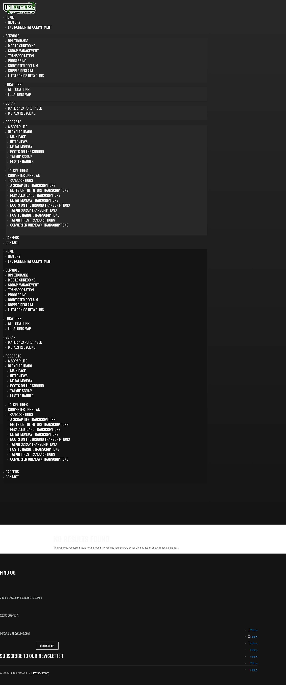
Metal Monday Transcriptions (34, 200)
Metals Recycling (22, 113)
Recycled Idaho (20, 132)
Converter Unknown (24, 175)
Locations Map (19, 94)
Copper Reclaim (20, 71)
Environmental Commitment (30, 27)
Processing (17, 61)
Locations (14, 84)
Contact (12, 243)
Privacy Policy (41, 672)
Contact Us (47, 645)
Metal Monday (21, 147)
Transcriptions (20, 180)
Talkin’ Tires (18, 170)
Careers (12, 238)
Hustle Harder (22, 162)
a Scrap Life (17, 127)
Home (10, 17)
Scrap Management (23, 51)
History (14, 22)
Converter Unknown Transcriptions (39, 225)
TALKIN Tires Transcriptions (32, 220)
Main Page (18, 137)
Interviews (19, 142)
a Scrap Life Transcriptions (32, 185)
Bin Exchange (18, 41)
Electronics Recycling (26, 76)
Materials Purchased (25, 108)
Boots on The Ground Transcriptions (40, 205)
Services (13, 36)
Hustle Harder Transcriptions (35, 215)
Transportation (21, 56)
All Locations (19, 89)
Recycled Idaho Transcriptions (35, 195)
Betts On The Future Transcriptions (39, 190)
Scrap (11, 103)
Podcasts (13, 122)
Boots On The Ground (27, 152)
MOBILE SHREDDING (22, 46)
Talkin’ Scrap (21, 157)
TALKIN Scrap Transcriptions (33, 210)
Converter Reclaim (23, 66)
